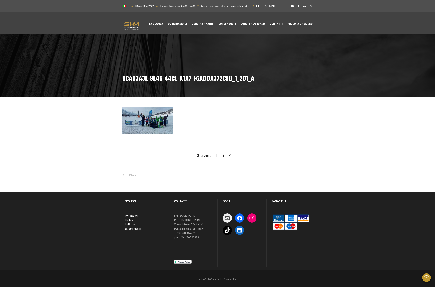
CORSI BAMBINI (177, 24)
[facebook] (298, 5)
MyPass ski (131, 215)
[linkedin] (304, 5)
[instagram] (311, 5)
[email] (292, 5)
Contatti (276, 24)
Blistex (129, 219)
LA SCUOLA (156, 24)
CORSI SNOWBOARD (253, 24)
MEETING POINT (265, 5)
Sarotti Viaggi (133, 228)
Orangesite (227, 278)
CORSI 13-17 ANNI (203, 24)
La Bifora (130, 224)
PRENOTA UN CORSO (300, 24)
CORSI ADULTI (227, 24)
